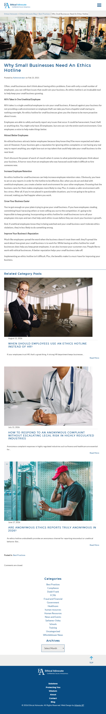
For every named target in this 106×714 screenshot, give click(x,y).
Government (53, 602)
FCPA (53, 595)
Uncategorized (53, 631)
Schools (53, 624)
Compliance (53, 588)
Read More (94, 358)
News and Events (53, 617)
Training (53, 627)
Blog (53, 702)
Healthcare (53, 606)
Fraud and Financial (53, 599)
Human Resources (53, 613)
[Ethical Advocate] (53, 671)
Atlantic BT (79, 705)
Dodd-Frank (53, 591)
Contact (53, 698)
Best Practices (19, 555)
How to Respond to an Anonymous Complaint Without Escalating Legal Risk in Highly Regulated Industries (51, 435)
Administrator (19, 78)
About (53, 694)
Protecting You (53, 687)
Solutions (53, 683)
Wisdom (53, 691)
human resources (53, 609)
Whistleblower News (53, 635)
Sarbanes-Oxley (53, 620)
